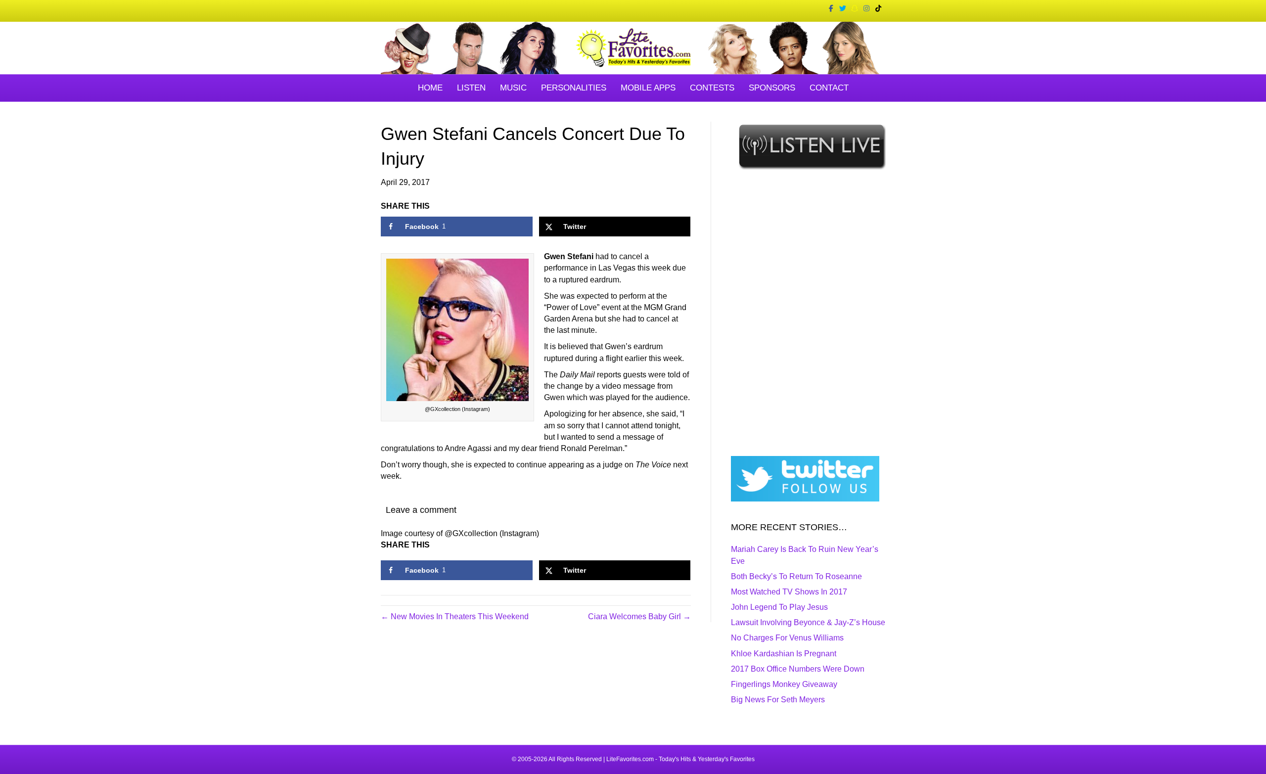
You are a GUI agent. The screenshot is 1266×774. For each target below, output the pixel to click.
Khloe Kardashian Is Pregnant (783, 653)
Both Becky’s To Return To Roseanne (796, 576)
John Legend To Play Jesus (779, 607)
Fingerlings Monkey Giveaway (784, 684)
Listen (471, 87)
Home (430, 87)
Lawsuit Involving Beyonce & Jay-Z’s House (808, 622)
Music (513, 87)
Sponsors (772, 87)
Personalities (573, 87)
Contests (712, 87)
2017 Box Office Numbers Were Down (797, 669)
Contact (829, 87)
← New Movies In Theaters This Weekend (455, 616)
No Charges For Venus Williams (787, 638)
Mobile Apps (648, 87)
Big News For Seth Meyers (778, 699)
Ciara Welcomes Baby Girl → (639, 616)
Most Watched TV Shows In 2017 (789, 592)
